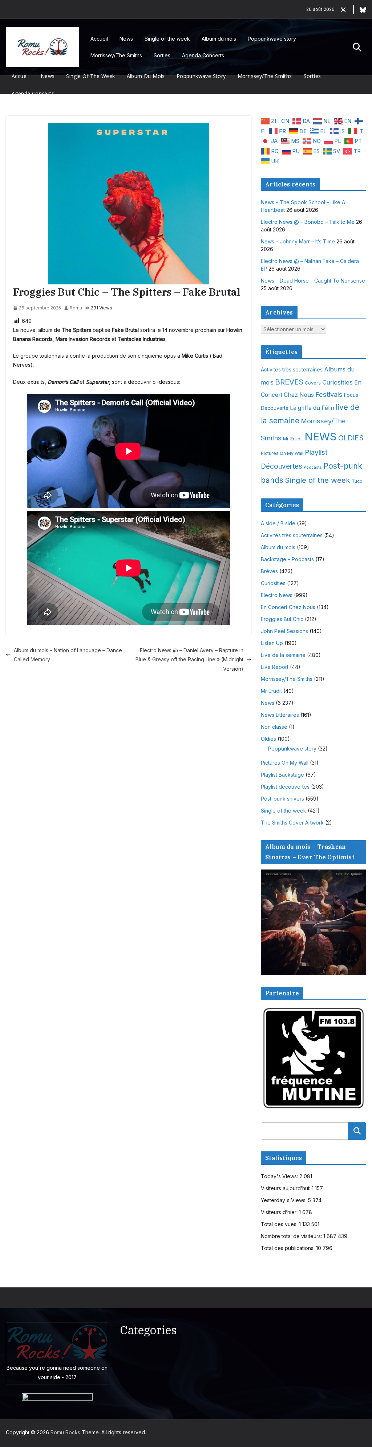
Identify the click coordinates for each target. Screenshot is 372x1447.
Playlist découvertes (285, 787)
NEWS (320, 436)
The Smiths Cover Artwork (292, 822)
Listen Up (272, 643)
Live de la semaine (283, 655)
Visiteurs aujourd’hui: (286, 1188)
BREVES (289, 381)
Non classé (274, 727)
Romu (76, 308)
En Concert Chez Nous (288, 607)
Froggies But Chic (282, 619)
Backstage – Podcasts (287, 559)
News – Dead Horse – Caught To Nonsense (313, 281)
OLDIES (351, 437)
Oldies (268, 739)
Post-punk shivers (282, 799)
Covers (313, 383)
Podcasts (313, 467)
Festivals (329, 394)
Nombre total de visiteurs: (292, 1236)
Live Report (274, 667)
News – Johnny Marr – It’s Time (298, 241)
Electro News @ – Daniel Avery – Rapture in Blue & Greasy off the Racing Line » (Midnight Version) (189, 659)
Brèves (269, 571)
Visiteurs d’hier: (280, 1212)
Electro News (276, 595)
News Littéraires (280, 715)
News (126, 39)
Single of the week (167, 39)
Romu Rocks (65, 1432)
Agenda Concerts (203, 55)
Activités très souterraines (292, 370)
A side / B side (278, 523)
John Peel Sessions (284, 631)
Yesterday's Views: (284, 1200)
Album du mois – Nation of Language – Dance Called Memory (68, 654)
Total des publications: (288, 1248)
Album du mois (219, 39)
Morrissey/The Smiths (116, 55)
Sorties (162, 55)
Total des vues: (280, 1224)
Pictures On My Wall (282, 453)
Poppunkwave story (272, 39)
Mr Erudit (293, 438)
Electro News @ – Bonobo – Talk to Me (308, 222)
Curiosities (337, 382)
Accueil (99, 39)
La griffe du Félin (312, 407)
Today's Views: (280, 1176)
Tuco (357, 481)
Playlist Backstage (282, 775)
